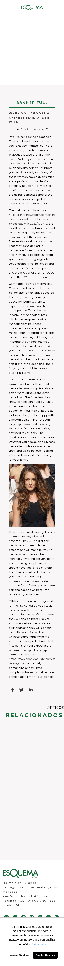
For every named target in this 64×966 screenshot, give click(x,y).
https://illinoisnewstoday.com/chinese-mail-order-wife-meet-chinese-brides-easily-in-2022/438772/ (34, 219)
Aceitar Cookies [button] (45, 955)
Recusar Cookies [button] (19, 955)
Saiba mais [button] (38, 944)
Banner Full (32, 103)
